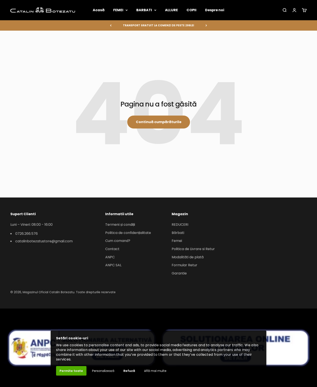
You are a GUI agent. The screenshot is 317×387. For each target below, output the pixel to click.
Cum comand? (117, 240)
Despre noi (214, 10)
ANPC (110, 257)
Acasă (99, 10)
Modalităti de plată (188, 257)
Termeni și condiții (120, 224)
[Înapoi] (110, 25)
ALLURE (171, 10)
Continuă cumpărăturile (158, 121)
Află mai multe (155, 371)
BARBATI (144, 10)
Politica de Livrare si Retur (193, 248)
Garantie (179, 273)
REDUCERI (180, 224)
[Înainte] (206, 25)
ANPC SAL (113, 265)
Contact (112, 248)
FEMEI (118, 10)
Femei (177, 240)
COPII (191, 10)
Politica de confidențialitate (128, 232)
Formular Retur (184, 265)
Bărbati (178, 232)
